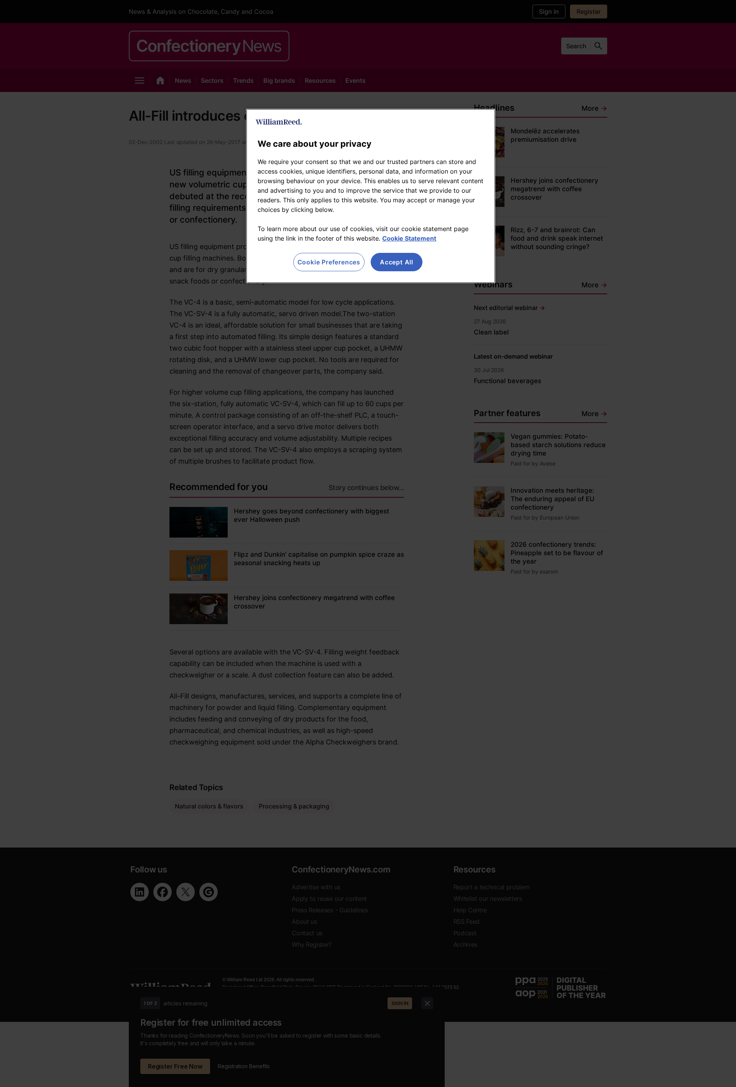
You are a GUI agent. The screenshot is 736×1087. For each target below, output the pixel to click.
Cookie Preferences (328, 262)
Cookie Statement (409, 238)
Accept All (396, 262)
